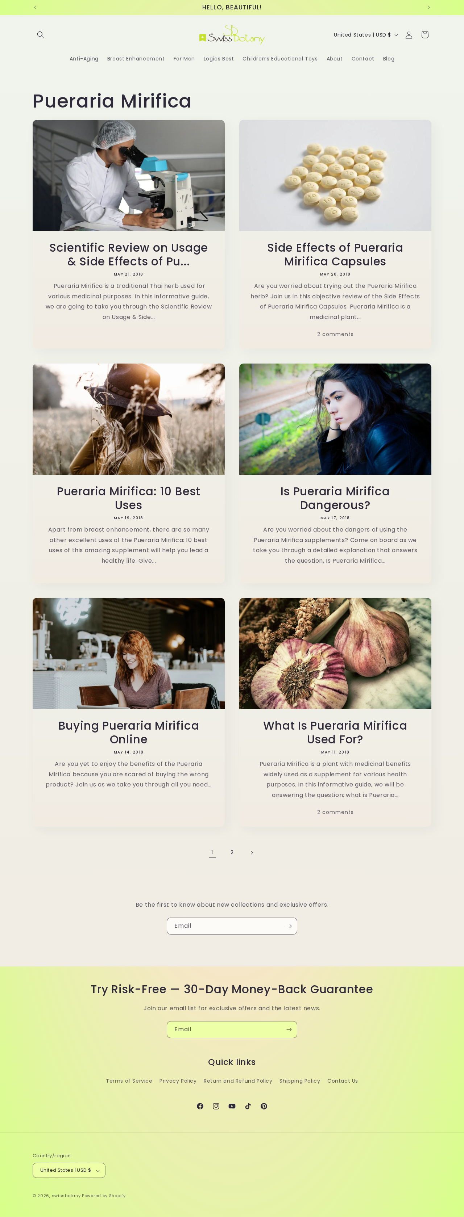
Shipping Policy (299, 1080)
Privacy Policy (178, 1080)
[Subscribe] (289, 926)
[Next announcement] (429, 7)
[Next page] (252, 853)
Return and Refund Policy (238, 1080)
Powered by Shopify (104, 1196)
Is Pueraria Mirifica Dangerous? (335, 498)
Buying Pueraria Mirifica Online (128, 733)
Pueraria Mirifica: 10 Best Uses (128, 498)
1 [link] (212, 852)
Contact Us (342, 1080)
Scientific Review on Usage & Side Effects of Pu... (128, 255)
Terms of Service (129, 1080)
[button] (41, 35)
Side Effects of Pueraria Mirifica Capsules (335, 255)
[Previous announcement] (35, 7)
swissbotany (66, 1196)
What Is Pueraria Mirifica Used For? (335, 733)
